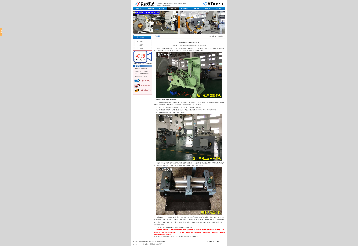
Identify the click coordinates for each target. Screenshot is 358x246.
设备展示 (151, 241)
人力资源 (146, 241)
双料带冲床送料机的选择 (141, 68)
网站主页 (139, 8)
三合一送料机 (145, 81)
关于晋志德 (150, 8)
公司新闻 (141, 41)
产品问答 (141, 48)
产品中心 (161, 8)
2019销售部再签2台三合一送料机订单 (188, 236)
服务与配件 (184, 8)
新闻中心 (173, 8)
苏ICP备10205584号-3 (139, 244)
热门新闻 (137, 66)
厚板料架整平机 (146, 90)
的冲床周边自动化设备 (168, 102)
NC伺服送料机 (145, 85)
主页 (216, 36)
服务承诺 (141, 241)
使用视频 (207, 8)
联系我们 (218, 8)
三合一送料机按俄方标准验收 (142, 73)
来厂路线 (157, 241)
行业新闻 (141, 45)
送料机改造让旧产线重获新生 (142, 71)
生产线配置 (196, 8)
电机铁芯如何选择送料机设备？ (166, 236)
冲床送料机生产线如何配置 (142, 76)
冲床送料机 (170, 3)
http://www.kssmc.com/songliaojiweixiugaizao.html (177, 227)
